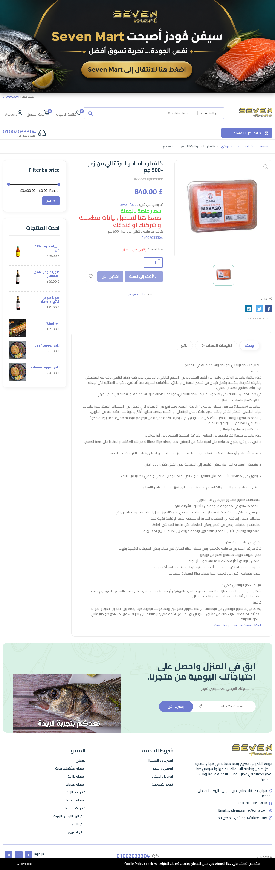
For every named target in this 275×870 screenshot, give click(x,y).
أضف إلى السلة (141, 276)
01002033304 (152, 237)
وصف (249, 345)
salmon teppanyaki (45, 367)
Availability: (155, 249)
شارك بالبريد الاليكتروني (257, 318)
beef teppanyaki (47, 345)
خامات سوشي (230, 146)
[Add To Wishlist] (91, 276)
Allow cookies (25, 864)
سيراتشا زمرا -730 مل (47, 248)
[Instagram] (8, 854)
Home (264, 146)
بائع (184, 345)
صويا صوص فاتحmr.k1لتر (50, 300)
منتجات (249, 146)
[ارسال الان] (90, 113)
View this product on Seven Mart (237, 625)
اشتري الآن (110, 276)
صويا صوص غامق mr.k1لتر (47, 274)
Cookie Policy (133, 863)
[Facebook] (28, 854)
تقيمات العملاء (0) (216, 345)
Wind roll (53, 323)
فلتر (49, 200)
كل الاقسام (248, 133)
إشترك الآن (176, 706)
